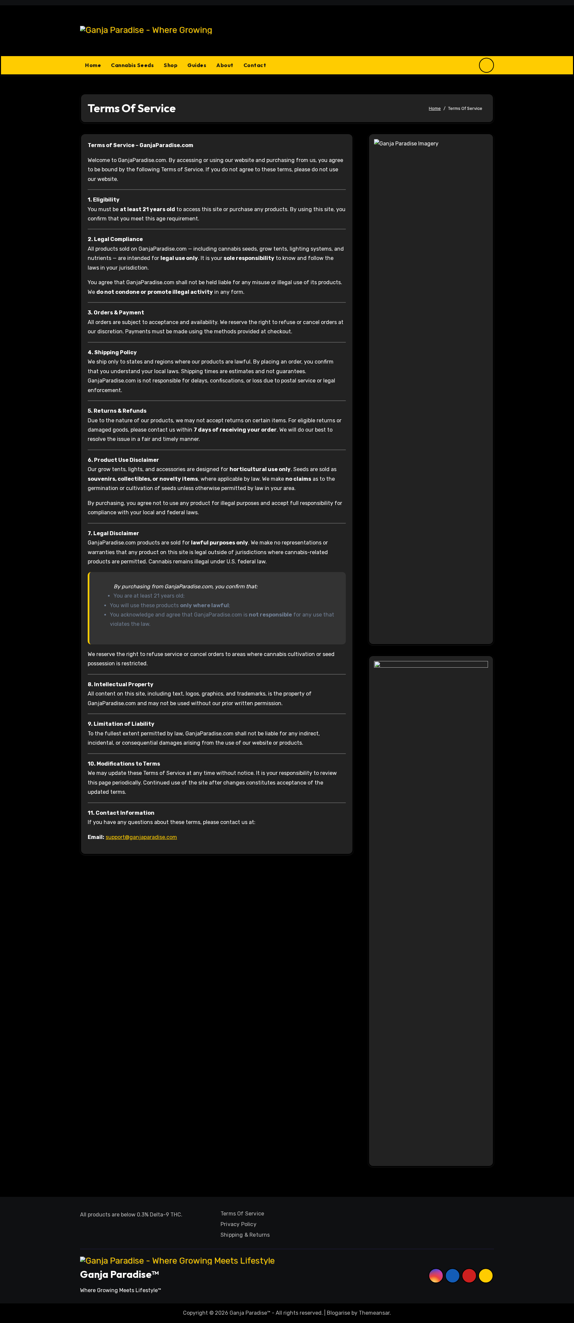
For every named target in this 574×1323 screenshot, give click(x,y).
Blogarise (338, 1313)
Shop (170, 65)
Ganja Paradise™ (119, 1274)
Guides (196, 65)
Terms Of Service (242, 1213)
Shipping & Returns (245, 1235)
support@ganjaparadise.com (141, 837)
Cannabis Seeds (132, 65)
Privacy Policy (238, 1224)
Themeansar (374, 1313)
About (225, 65)
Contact (254, 65)
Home (93, 65)
